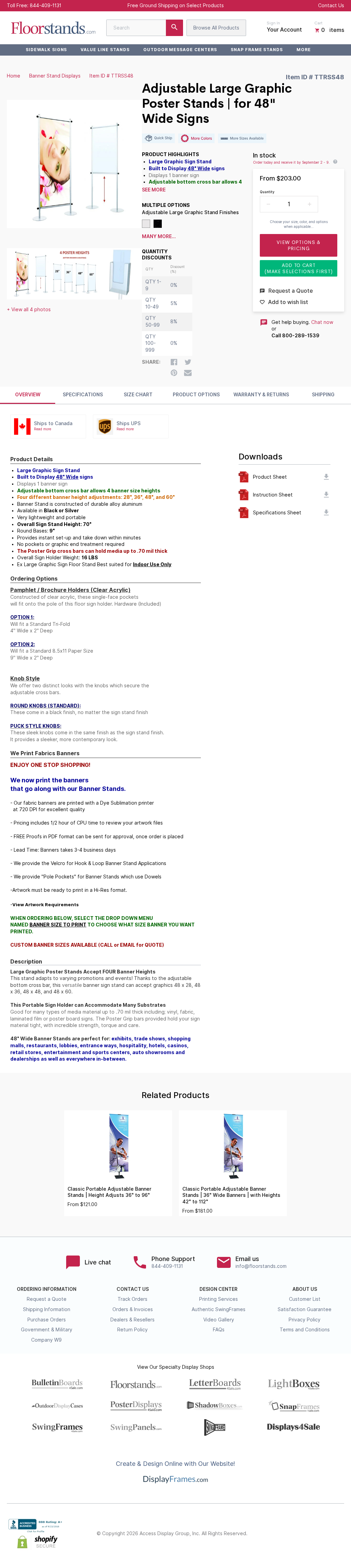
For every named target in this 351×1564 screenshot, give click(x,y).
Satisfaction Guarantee (304, 1309)
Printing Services (218, 1299)
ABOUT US (304, 1289)
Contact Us (331, 5)
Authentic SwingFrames (218, 1309)
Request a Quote (46, 1299)
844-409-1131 (45, 5)
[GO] (174, 28)
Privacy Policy (304, 1319)
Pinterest (310, 1534)
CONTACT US (133, 1289)
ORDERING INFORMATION (46, 1289)
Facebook (280, 1534)
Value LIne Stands (105, 49)
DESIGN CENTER (218, 1289)
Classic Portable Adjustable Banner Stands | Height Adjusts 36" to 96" (110, 1192)
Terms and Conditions (305, 1329)
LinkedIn (325, 1534)
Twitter (295, 1534)
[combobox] (144, 28)
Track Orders (132, 1299)
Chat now (322, 322)
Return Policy (132, 1329)
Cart (318, 23)
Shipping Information (46, 1309)
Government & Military (46, 1329)
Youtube (340, 1534)
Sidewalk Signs (46, 49)
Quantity (267, 192)
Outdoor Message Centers (180, 49)
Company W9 (46, 1340)
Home (13, 76)
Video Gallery (218, 1319)
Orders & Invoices (132, 1309)
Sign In (273, 23)
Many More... (159, 236)
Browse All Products (216, 28)
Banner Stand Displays (55, 76)
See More (154, 189)
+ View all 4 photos (29, 309)
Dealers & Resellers (132, 1319)
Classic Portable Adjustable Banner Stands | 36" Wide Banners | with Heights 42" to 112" (231, 1195)
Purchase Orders (46, 1319)
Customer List (304, 1299)
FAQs (219, 1329)
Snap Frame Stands (257, 49)
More (303, 49)
